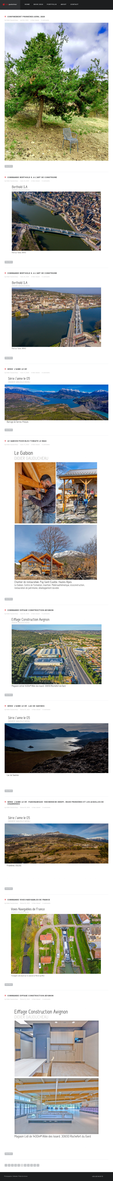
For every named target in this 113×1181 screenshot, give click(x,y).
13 (25, 1165)
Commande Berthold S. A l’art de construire (32, 177)
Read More (9, 166)
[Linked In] (108, 1176)
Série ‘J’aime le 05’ (17, 369)
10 (15, 1165)
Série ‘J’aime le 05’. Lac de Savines (25, 706)
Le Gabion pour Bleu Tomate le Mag (27, 441)
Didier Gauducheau (12, 20)
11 (19, 1165)
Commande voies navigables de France (28, 900)
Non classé (35, 20)
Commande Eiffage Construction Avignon (30, 996)
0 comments (45, 20)
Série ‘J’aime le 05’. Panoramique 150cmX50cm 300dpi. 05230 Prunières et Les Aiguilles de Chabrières (55, 803)
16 (35, 1165)
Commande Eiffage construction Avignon (30, 610)
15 (31, 1165)
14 (28, 1165)
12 (22, 1165)
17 (38, 1165)
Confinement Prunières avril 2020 (26, 17)
